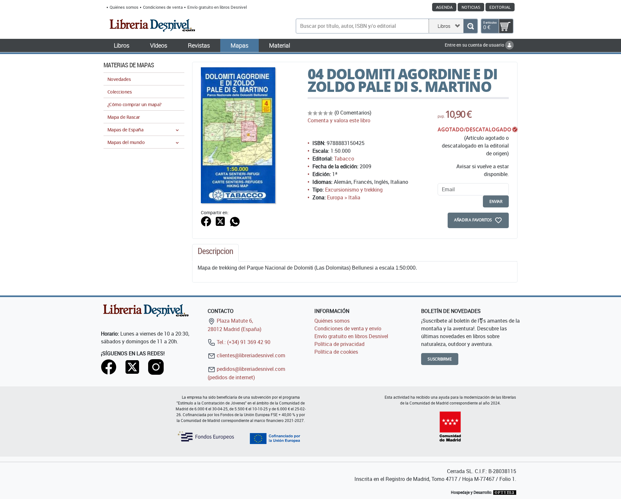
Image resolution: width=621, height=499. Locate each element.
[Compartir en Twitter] (220, 220)
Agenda (444, 7)
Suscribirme (440, 359)
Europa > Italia (343, 197)
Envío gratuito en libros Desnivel (217, 7)
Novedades (119, 79)
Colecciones (119, 92)
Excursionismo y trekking (354, 189)
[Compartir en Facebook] (206, 220)
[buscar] (470, 26)
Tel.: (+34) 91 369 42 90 (242, 342)
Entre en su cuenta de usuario (475, 45)
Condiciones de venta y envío (347, 328)
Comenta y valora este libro (339, 120)
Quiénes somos (124, 7)
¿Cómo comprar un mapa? (134, 104)
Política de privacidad (339, 344)
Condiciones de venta (163, 7)
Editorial (500, 7)
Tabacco (344, 158)
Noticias (471, 7)
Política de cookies (336, 351)
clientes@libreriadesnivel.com (250, 355)
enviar (495, 201)
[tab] (215, 252)
